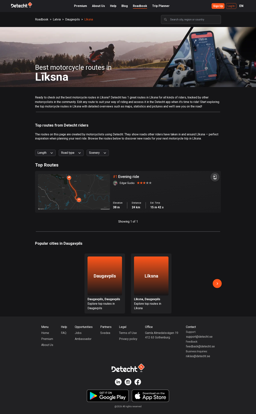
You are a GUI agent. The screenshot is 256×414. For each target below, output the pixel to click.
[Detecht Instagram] (128, 383)
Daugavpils (72, 19)
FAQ (63, 333)
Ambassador (83, 339)
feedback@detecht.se (200, 346)
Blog (124, 6)
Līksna (88, 19)
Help (113, 6)
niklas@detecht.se (198, 356)
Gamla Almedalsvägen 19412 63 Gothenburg (161, 335)
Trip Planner (161, 6)
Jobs (78, 333)
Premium (80, 6)
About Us (98, 6)
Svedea (105, 333)
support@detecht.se (199, 336)
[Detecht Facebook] (137, 383)
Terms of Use (128, 333)
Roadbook (140, 6)
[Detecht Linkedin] (118, 383)
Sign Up (218, 6)
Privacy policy (128, 339)
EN (241, 6)
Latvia (57, 19)
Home (45, 333)
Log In (231, 6)
